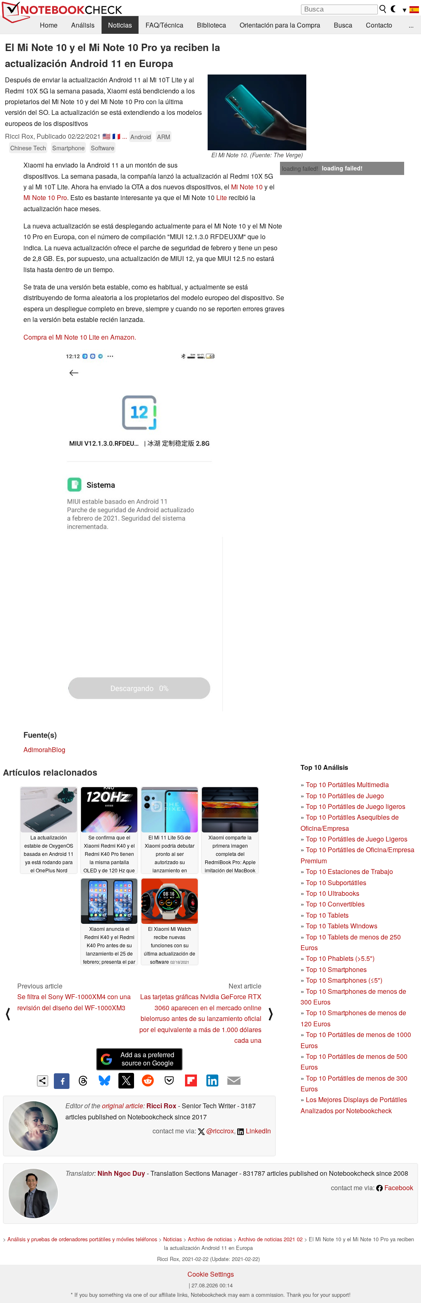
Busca (343, 25)
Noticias (120, 25)
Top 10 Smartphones (336, 969)
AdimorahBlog (44, 749)
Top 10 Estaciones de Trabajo (349, 871)
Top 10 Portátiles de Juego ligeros (355, 806)
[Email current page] (234, 1081)
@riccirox (219, 1130)
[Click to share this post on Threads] (83, 1081)
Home (49, 25)
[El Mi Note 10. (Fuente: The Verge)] (257, 112)
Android (140, 136)
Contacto (379, 25)
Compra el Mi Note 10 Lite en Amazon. (79, 337)
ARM (163, 136)
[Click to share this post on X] (126, 1081)
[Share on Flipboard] (191, 1081)
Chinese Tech (28, 147)
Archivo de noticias (210, 1239)
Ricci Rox (161, 1105)
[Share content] (42, 1080)
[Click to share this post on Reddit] (147, 1081)
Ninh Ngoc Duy (121, 1173)
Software (102, 147)
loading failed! (300, 168)
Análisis (83, 25)
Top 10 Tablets (327, 915)
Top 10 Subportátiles (336, 882)
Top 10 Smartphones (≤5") (344, 980)
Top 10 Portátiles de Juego (345, 795)
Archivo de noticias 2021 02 (270, 1239)
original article (122, 1105)
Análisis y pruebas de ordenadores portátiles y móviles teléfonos (82, 1239)
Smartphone (68, 147)
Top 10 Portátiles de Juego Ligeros (356, 839)
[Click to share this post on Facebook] (61, 1081)
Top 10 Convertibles (335, 904)
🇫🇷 (116, 136)
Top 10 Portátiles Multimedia (347, 784)
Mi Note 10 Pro (45, 197)
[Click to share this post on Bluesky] (104, 1081)
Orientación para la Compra (280, 25)
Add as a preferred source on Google (147, 1059)
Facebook (398, 1187)
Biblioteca (211, 25)
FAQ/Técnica (164, 25)
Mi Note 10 (247, 186)
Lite (221, 197)
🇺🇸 (106, 136)
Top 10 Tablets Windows (341, 925)
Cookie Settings (210, 1274)
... (411, 25)
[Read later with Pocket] (169, 1081)
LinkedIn (257, 1130)
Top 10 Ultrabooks (332, 893)
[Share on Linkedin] (212, 1081)
